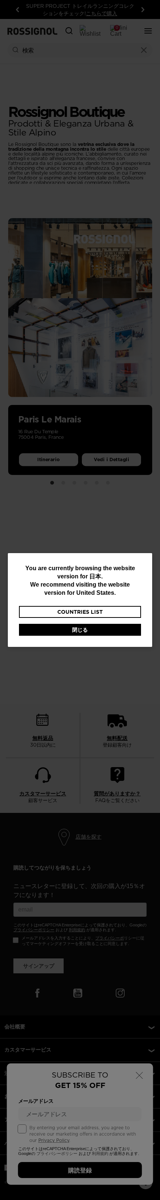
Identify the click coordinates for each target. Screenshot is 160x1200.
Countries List (80, 612)
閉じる (80, 629)
